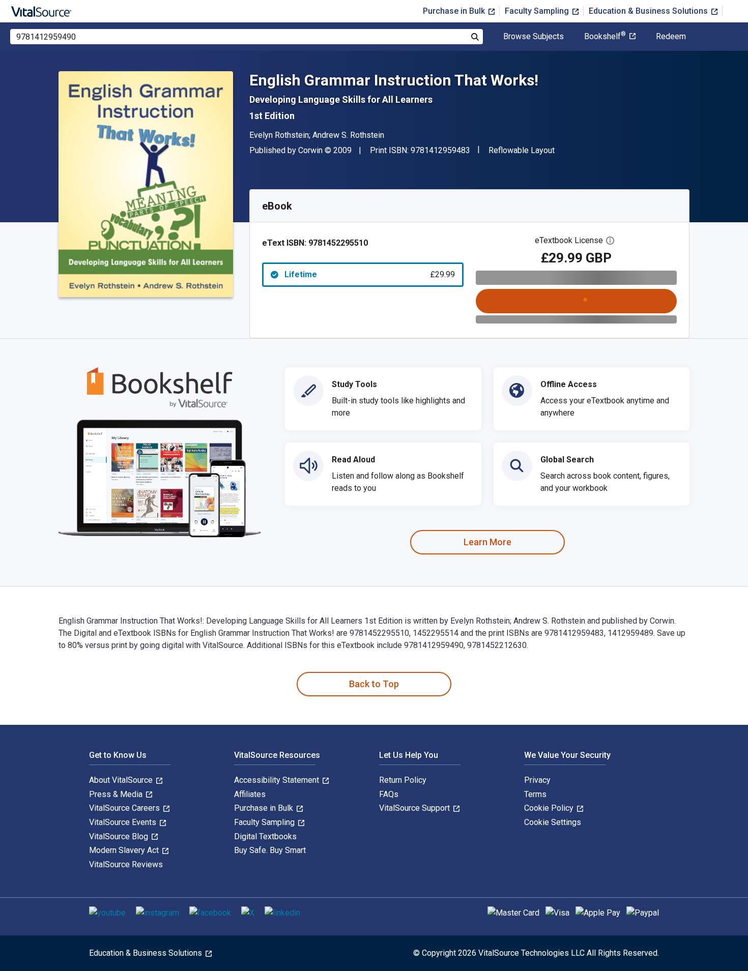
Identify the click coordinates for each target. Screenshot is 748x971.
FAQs (388, 794)
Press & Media (117, 794)
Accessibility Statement (277, 780)
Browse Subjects (533, 37)
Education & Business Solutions (649, 11)
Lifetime (369, 274)
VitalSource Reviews (126, 864)
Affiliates (250, 794)
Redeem (671, 37)
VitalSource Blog (119, 836)
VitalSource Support (415, 808)
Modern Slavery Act (125, 850)
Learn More (487, 542)
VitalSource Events (123, 822)
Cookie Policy (550, 808)
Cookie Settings (552, 822)
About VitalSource (122, 780)
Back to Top (374, 684)
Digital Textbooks (265, 836)
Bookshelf (605, 37)
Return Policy (402, 780)
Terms (535, 794)
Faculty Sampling (538, 11)
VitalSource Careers (125, 808)
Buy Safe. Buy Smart (270, 850)
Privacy (537, 780)
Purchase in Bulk (455, 11)
